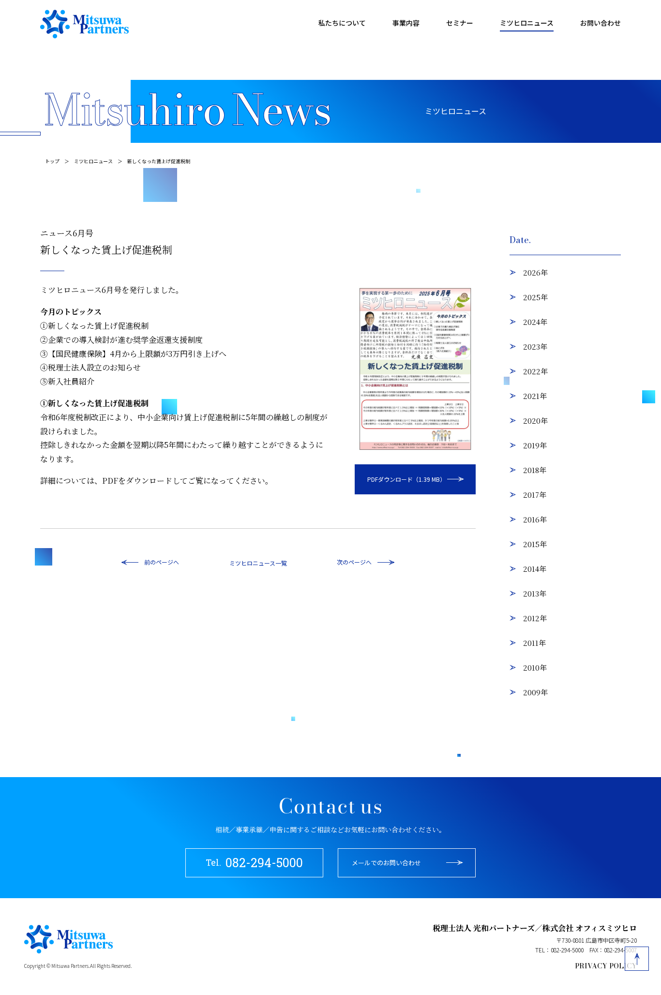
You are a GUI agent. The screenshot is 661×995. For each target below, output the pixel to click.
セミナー (459, 23)
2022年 (535, 371)
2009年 (535, 692)
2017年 (534, 495)
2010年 (535, 667)
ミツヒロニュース (527, 23)
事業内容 (406, 23)
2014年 (534, 569)
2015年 (535, 544)
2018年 (534, 470)
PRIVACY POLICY (606, 966)
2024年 (535, 322)
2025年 (535, 297)
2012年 (535, 618)
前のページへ (161, 562)
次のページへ (354, 562)
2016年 (535, 519)
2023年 (535, 346)
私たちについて (342, 23)
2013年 (534, 593)
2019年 (535, 445)
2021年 (535, 396)
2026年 (535, 272)
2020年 (535, 420)
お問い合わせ (600, 23)
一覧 (281, 563)
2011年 (534, 643)
